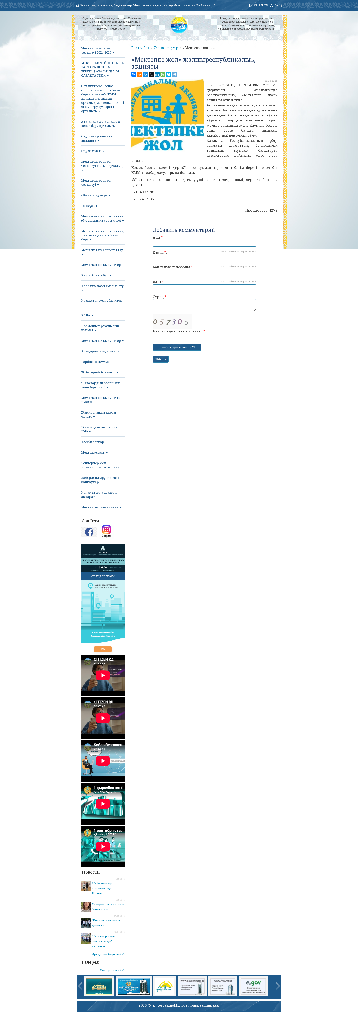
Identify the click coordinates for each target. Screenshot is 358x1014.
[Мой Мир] (145, 74)
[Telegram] (174, 74)
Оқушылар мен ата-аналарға (97, 138)
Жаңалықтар (91, 5)
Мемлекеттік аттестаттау (102, 250)
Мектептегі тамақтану (100, 507)
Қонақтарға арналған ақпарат (99, 494)
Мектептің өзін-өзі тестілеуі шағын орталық (102, 163)
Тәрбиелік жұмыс (95, 362)
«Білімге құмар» (94, 195)
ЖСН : (204, 281)
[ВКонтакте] (133, 74)
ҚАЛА (86, 315)
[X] (151, 74)
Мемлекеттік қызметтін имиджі (100, 399)
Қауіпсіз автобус (95, 275)
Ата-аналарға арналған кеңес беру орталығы (100, 123)
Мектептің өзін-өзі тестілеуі (96, 182)
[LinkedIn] (157, 74)
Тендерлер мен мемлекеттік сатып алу (100, 465)
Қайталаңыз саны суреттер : (179, 331)
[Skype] (168, 74)
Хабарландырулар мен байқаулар (100, 480)
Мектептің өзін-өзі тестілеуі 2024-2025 (96, 50)
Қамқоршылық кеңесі (99, 351)
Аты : (158, 237)
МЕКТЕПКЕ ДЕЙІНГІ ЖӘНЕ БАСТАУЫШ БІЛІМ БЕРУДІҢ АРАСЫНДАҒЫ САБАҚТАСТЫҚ (102, 69)
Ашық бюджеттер (117, 5)
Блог (217, 5)
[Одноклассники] (139, 74)
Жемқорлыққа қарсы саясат (98, 414)
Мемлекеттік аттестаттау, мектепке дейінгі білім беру (102, 235)
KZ (256, 5)
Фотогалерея (184, 5)
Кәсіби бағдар (93, 442)
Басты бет (140, 47)
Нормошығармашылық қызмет (100, 328)
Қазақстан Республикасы (101, 300)
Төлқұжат (89, 206)
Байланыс (204, 5)
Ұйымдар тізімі (102, 576)
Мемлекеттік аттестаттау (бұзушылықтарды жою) (102, 218)
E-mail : (204, 252)
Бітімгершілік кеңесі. (98, 372)
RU (261, 5)
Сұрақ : (160, 296)
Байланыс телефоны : (204, 267)
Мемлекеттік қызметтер (153, 5)
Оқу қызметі (91, 151)
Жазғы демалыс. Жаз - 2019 (99, 429)
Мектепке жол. (93, 452)
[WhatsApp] (162, 74)
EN (266, 5)
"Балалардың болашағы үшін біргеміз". (100, 385)
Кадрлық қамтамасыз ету (102, 286)
